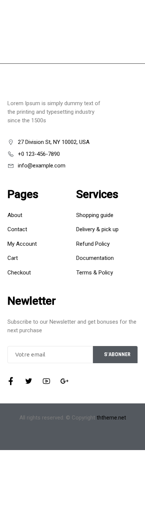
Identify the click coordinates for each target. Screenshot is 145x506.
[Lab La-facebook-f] (11, 381)
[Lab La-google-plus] (64, 381)
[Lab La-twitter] (29, 381)
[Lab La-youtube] (46, 381)
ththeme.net (111, 417)
